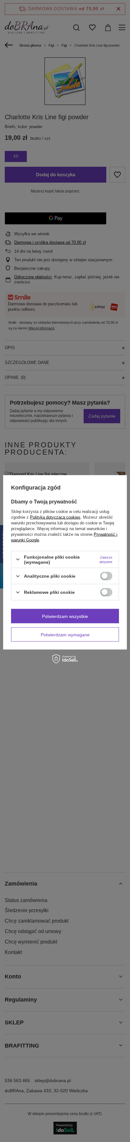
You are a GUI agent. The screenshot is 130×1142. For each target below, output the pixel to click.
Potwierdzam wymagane (65, 634)
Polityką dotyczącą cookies (55, 517)
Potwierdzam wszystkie (65, 616)
